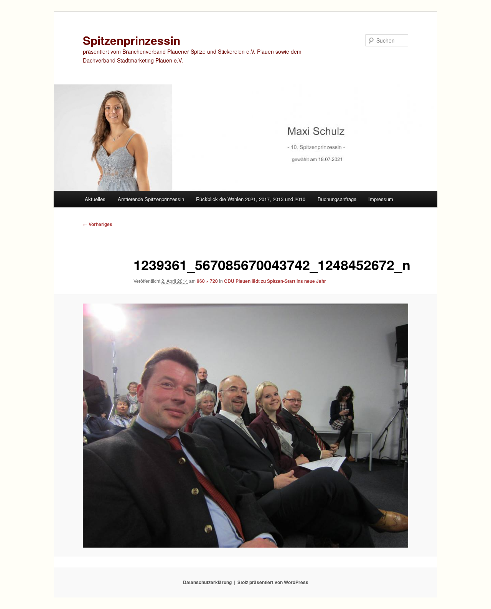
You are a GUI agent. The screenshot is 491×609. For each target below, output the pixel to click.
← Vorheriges (97, 224)
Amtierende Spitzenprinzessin (151, 199)
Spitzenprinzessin (131, 40)
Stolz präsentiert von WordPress (272, 582)
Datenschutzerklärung (207, 582)
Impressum (380, 199)
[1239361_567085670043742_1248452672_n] (245, 426)
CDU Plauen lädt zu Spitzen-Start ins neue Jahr (275, 280)
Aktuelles (95, 199)
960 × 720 (207, 280)
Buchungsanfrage (337, 199)
